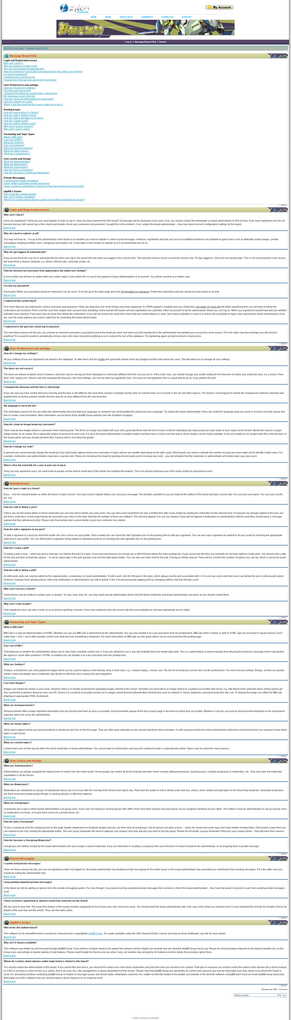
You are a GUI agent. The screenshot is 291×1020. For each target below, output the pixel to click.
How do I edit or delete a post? (20, 115)
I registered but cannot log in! (19, 77)
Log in (128, 42)
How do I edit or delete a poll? (20, 123)
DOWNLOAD (167, 17)
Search (162, 42)
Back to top (10, 227)
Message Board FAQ (145, 42)
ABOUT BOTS (126, 17)
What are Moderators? (16, 164)
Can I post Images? (14, 145)
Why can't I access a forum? (18, 126)
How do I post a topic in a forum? (21, 112)
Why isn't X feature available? (19, 197)
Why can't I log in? (13, 63)
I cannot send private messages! (21, 180)
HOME (94, 17)
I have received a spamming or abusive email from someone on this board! (44, 186)
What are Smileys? (14, 142)
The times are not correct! (17, 90)
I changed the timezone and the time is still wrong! (30, 93)
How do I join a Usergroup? (18, 170)
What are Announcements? (18, 148)
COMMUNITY (147, 17)
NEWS (108, 17)
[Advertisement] (142, 8)
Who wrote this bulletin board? (20, 194)
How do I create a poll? (16, 120)
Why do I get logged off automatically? (24, 68)
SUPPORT (187, 17)
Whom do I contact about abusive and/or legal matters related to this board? (44, 199)
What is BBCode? (13, 137)
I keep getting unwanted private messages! (27, 183)
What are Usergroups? (16, 167)
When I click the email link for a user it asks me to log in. (33, 104)
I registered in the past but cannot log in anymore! (30, 80)
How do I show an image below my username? (29, 99)
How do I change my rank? (18, 101)
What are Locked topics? (17, 153)
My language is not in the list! (19, 96)
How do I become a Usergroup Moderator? (27, 172)
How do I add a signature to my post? (24, 118)
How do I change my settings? (20, 87)
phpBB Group (95, 933)
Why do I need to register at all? (21, 66)
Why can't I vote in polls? (17, 129)
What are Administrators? (17, 161)
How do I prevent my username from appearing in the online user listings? (43, 71)
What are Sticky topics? (16, 151)
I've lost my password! (15, 74)
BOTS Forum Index (14, 48)
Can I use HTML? (13, 139)
